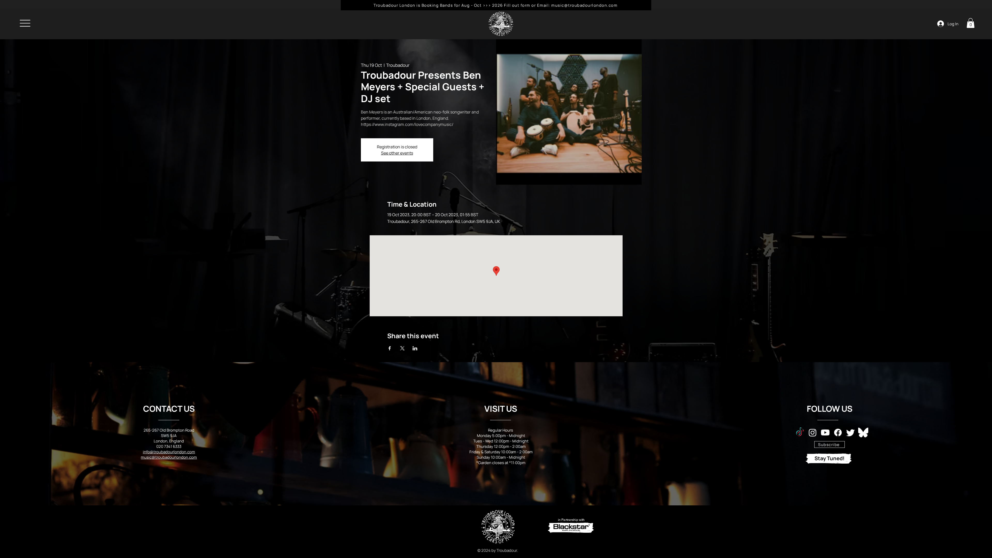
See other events (397, 153)
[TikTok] (800, 432)
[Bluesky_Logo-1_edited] (863, 432)
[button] (970, 23)
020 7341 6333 (168, 446)
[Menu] (25, 23)
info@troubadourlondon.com (169, 452)
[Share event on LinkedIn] (415, 348)
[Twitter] (851, 432)
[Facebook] (838, 432)
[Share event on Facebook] (389, 348)
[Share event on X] (402, 348)
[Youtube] (825, 432)
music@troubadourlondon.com (169, 457)
